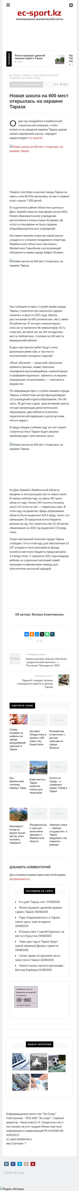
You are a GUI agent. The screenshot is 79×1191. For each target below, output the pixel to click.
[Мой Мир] (37, 634)
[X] (42, 634)
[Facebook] (13, 1164)
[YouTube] (32, 1164)
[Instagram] (26, 1164)
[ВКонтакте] (26, 634)
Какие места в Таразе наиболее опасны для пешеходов (37, 786)
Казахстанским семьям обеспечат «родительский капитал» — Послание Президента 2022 (46, 662)
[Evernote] (47, 634)
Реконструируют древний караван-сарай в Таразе (25, 57)
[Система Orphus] (26, 988)
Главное (27, 75)
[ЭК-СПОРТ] (39, 10)
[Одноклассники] (32, 634)
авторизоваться (20, 878)
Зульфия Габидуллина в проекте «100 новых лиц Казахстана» (38, 738)
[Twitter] (19, 1164)
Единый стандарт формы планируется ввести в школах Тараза (35, 683)
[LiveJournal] (52, 634)
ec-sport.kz (36, 137)
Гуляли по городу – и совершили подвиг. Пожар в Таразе (58, 785)
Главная (16, 75)
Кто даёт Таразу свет (32, 901)
